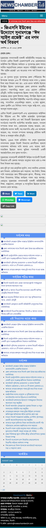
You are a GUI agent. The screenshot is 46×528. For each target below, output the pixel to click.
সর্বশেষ (23, 360)
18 (10, 479)
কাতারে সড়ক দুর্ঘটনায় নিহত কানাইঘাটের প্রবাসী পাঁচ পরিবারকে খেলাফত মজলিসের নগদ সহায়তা (25, 424)
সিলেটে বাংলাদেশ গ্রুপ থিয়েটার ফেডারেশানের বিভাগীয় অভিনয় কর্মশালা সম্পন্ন (22, 441)
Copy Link (10, 206)
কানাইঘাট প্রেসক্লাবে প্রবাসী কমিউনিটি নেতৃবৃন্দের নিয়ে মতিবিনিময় (22, 305)
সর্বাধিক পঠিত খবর (23, 276)
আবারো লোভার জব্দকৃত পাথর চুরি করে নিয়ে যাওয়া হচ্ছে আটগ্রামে (22, 271)
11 (10, 476)
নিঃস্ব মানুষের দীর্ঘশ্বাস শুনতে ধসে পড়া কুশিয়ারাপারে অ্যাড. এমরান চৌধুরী (21, 298)
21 (29, 479)
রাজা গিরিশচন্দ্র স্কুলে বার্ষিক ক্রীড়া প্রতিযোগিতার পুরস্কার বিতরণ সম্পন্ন (25, 435)
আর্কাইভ (23, 453)
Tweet (20, 193)
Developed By (23, 495)
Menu (4, 15)
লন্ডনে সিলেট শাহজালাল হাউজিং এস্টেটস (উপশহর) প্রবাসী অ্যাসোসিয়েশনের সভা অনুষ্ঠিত (24, 418)
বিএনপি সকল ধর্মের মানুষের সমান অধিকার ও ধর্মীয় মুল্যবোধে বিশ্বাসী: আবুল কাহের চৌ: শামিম (24, 430)
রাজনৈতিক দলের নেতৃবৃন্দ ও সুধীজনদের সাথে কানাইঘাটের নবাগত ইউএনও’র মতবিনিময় (22, 396)
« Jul (3, 489)
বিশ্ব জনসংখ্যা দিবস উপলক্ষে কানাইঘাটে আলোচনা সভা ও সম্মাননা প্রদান (24, 447)
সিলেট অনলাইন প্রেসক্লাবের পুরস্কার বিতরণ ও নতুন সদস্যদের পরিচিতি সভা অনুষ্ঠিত (24, 407)
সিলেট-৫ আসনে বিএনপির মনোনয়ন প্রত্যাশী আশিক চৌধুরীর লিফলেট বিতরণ (21, 291)
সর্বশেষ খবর (23, 235)
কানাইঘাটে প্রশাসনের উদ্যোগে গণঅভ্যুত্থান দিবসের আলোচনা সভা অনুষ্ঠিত (24, 401)
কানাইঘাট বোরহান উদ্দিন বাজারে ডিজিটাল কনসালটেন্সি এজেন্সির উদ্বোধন (22, 243)
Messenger (25, 200)
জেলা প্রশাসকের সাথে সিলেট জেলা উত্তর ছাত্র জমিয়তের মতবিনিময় (22, 250)
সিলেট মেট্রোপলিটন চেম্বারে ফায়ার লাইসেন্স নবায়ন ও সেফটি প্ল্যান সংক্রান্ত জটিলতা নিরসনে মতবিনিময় (21, 257)
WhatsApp (9, 200)
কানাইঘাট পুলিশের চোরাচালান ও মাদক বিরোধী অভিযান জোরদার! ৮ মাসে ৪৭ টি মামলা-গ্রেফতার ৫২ (22, 264)
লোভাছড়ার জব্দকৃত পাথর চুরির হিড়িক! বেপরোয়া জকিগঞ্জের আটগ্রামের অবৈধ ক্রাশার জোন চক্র (23, 413)
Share (7, 193)
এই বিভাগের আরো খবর (23, 318)
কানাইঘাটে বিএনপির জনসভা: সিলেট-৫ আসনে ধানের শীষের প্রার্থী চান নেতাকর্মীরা (21, 312)
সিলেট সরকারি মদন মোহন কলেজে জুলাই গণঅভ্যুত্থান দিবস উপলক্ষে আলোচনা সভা (21, 284)
